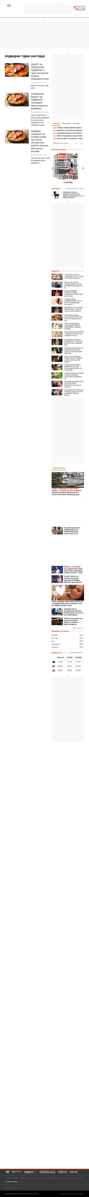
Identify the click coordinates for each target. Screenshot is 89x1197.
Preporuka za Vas (59, 468)
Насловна (9, 1178)
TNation (80, 1193)
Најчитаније (66, 123)
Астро (82, 188)
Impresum (8, 1187)
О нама (80, 1178)
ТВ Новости (72, 1178)
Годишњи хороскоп (72, 188)
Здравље (16, 1178)
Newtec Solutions (71, 1193)
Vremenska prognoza (60, 631)
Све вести (56, 271)
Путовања (38, 1178)
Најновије (56, 123)
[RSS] (83, 271)
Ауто (65, 1178)
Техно (61, 1178)
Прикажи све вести (60, 143)
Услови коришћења (12, 1181)
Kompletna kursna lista (76, 652)
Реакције (76, 123)
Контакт (15, 1187)
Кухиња (31, 1178)
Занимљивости (53, 1178)
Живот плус (24, 1178)
